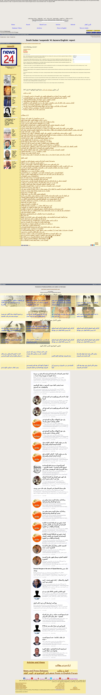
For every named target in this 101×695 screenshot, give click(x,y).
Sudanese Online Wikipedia (21, 687)
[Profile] (98, 33)
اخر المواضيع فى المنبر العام (36, 673)
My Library (25, 51)
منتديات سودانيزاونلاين (32, 18)
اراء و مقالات (25, 115)
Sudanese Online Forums (20, 688)
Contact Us (75, 688)
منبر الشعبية (62, 18)
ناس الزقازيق (66, 19)
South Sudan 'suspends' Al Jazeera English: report (31, 43)
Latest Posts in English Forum (63, 673)
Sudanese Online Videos (20, 686)
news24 (10, 46)
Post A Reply (3, 284)
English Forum (59, 19)
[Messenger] (88, 33)
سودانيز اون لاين (47, 89)
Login (8, 31)
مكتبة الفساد (40, 18)
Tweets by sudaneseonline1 (10, 74)
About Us (75, 687)
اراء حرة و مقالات (69, 18)
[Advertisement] (50, 9)
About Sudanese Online (75, 689)
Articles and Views (52, 19)
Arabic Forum (96, 243)
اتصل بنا (46, 19)
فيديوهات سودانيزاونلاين (59, 686)
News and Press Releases (38, 19)
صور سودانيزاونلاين (60, 685)
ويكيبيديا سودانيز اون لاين (59, 687)
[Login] (93, 33)
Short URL (25, 52)
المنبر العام (24, 158)
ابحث (45, 18)
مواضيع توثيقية (56, 18)
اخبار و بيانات (49, 18)
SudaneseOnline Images (20, 685)
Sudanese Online (27, 49)
